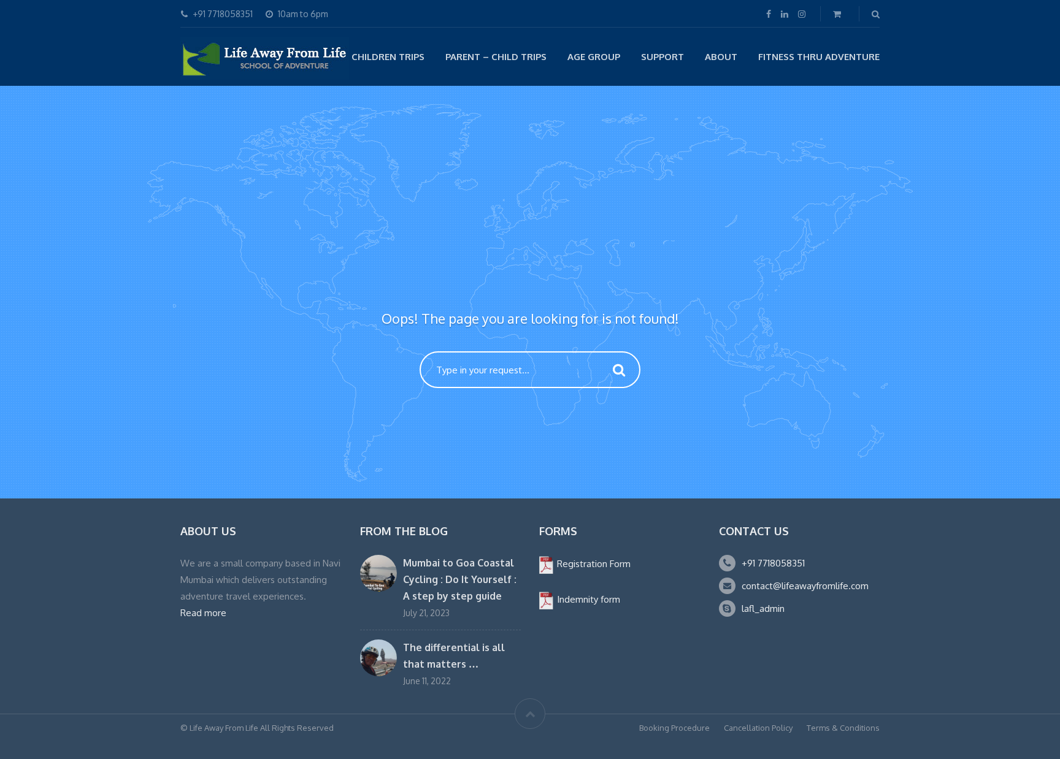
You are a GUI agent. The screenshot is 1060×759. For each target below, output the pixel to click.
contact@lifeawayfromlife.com (805, 586)
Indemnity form (587, 599)
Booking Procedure (674, 728)
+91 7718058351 (773, 563)
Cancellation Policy (758, 728)
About (721, 57)
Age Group (593, 57)
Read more (203, 613)
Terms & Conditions (843, 728)
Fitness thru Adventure (819, 57)
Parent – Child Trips (496, 57)
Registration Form (593, 564)
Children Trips (387, 57)
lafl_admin (763, 608)
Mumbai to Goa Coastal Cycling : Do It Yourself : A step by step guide (460, 579)
